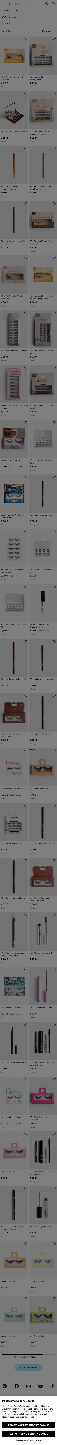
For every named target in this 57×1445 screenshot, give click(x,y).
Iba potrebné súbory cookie (28, 1433)
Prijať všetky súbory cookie (28, 1425)
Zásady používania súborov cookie (18, 1417)
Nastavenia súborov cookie (29, 1440)
